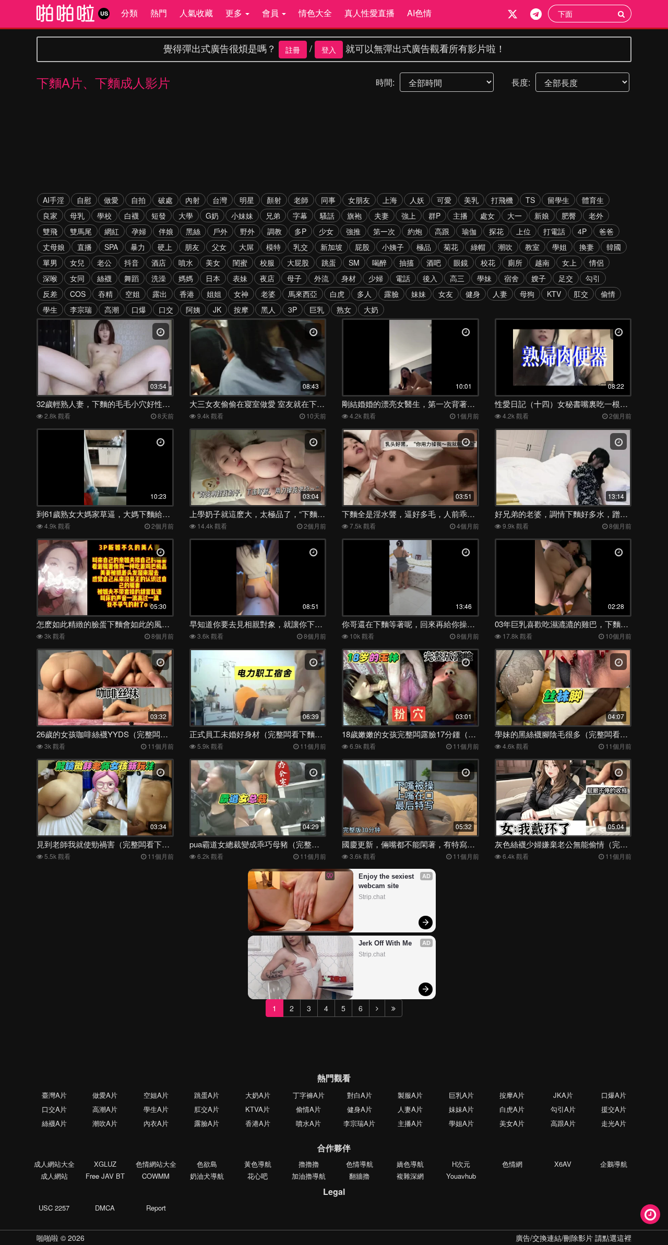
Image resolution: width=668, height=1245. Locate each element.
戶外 (220, 231)
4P (582, 231)
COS (78, 294)
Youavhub (461, 1176)
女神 (241, 294)
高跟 (442, 231)
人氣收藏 (196, 13)
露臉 (391, 294)
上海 (390, 200)
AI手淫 (53, 200)
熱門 (158, 13)
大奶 (371, 309)
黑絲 (193, 231)
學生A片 (156, 1109)
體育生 (593, 200)
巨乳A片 (461, 1095)
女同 (77, 278)
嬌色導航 (410, 1164)
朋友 (192, 247)
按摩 (241, 309)
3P (292, 309)
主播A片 (410, 1123)
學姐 (559, 247)
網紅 (111, 231)
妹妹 (418, 294)
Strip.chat (372, 897)
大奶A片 (257, 1095)
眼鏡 (461, 262)
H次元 (461, 1164)
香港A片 (257, 1123)
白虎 (337, 294)
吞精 (105, 294)
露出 (159, 294)
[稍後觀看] (650, 1214)
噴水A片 (308, 1123)
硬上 (165, 247)
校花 (488, 262)
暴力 (137, 247)
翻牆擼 (359, 1176)
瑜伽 (469, 231)
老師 (301, 200)
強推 (353, 231)
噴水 (185, 262)
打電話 (554, 231)
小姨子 (393, 247)
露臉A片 (206, 1123)
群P (434, 215)
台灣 (219, 200)
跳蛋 (328, 262)
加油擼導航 (309, 1176)
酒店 (158, 262)
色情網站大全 (156, 1164)
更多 (234, 13)
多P (300, 231)
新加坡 (331, 247)
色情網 (512, 1164)
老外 (596, 215)
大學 (185, 215)
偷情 (608, 294)
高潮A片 (104, 1109)
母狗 (527, 294)
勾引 (593, 278)
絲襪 (104, 278)
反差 (50, 294)
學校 (104, 215)
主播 (460, 215)
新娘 (541, 215)
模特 (273, 247)
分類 (129, 13)
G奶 (212, 215)
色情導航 (359, 1164)
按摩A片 (511, 1095)
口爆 (139, 309)
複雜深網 (410, 1176)
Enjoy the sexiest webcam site (387, 881)
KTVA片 (257, 1109)
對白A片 (359, 1095)
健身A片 (359, 1109)
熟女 (344, 309)
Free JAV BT (105, 1176)
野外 (247, 231)
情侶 (596, 262)
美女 (213, 262)
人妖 (417, 200)
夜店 (267, 278)
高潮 (111, 309)
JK (217, 309)
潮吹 (505, 247)
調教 (274, 231)
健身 (473, 294)
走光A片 (613, 1123)
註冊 (292, 49)
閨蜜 (240, 262)
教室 (532, 247)
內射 (192, 200)
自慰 (84, 200)
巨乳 (316, 309)
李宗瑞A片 (359, 1123)
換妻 (586, 247)
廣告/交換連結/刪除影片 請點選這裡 (573, 1237)
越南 (542, 262)
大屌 (246, 247)
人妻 (500, 294)
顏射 (274, 200)
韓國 (613, 247)
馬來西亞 (302, 294)
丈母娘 (54, 247)
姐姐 (214, 294)
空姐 (132, 294)
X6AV (562, 1164)
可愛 (444, 200)
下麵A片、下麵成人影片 (103, 82)
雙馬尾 (81, 231)
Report (156, 1208)
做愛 (111, 200)
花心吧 (257, 1176)
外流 (321, 278)
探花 (496, 231)
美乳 (471, 200)
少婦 (375, 278)
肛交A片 (206, 1109)
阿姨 (193, 309)
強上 (408, 215)
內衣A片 (156, 1123)
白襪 (131, 215)
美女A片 (511, 1123)
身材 (348, 278)
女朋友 (359, 200)
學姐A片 (461, 1123)
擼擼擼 (309, 1164)
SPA (111, 247)
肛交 (581, 294)
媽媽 (185, 278)
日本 (213, 278)
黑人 (268, 309)
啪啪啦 (47, 1237)
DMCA (105, 1208)
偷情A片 (308, 1109)
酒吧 (433, 262)
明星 (247, 200)
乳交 (300, 247)
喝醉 (379, 262)
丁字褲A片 (309, 1095)
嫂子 (538, 278)
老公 (104, 262)
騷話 (327, 215)
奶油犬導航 (207, 1176)
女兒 (77, 262)
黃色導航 (257, 1164)
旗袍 (354, 215)
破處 (165, 200)
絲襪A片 (54, 1123)
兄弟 (273, 215)
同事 (328, 200)
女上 (569, 262)
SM (354, 262)
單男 (50, 262)
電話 (403, 278)
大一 (514, 215)
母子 (294, 278)
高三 (457, 278)
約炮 (415, 231)
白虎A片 (511, 1109)
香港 (187, 294)
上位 (523, 231)
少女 (326, 231)
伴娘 (166, 231)
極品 (423, 247)
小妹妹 (242, 215)
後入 (430, 278)
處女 (487, 215)
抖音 (131, 262)
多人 (364, 294)
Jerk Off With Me (385, 943)
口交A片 (54, 1109)
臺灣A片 (54, 1095)
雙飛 (50, 231)
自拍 (138, 200)
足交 (565, 278)
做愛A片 (104, 1095)
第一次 (384, 231)
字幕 (300, 215)
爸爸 (606, 231)
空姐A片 (156, 1095)
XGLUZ (105, 1164)
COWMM (156, 1176)
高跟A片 (563, 1123)
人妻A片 (410, 1109)
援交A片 (613, 1109)
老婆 (268, 294)
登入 (328, 49)
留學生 (558, 200)
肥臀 (569, 215)
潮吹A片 (104, 1123)
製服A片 (410, 1095)
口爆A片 (613, 1095)
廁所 (515, 262)
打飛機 (502, 200)
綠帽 (478, 247)
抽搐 (406, 262)
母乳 (77, 215)
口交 (166, 309)
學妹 (484, 278)
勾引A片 (563, 1109)
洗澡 (158, 278)
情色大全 (315, 13)
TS (530, 200)
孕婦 (139, 231)
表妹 (240, 278)
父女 (219, 247)
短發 (158, 215)
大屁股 (298, 262)
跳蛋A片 (206, 1095)
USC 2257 (54, 1208)
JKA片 (563, 1095)
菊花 (451, 247)
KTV (554, 294)
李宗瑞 (81, 309)
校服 (267, 262)
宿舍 (511, 278)
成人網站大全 (54, 1164)
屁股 (362, 247)
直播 (84, 247)
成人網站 (54, 1176)
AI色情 (419, 13)
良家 (50, 215)
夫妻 (381, 215)
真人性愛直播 (369, 13)
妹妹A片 (461, 1109)
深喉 (50, 278)
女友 (445, 294)
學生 (50, 309)
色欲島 (207, 1164)
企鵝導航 (613, 1164)
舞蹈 (131, 278)
